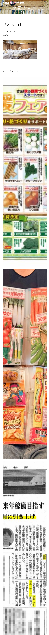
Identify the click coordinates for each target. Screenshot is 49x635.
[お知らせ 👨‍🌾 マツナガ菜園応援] (25, 172)
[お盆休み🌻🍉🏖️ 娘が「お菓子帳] (25, 364)
